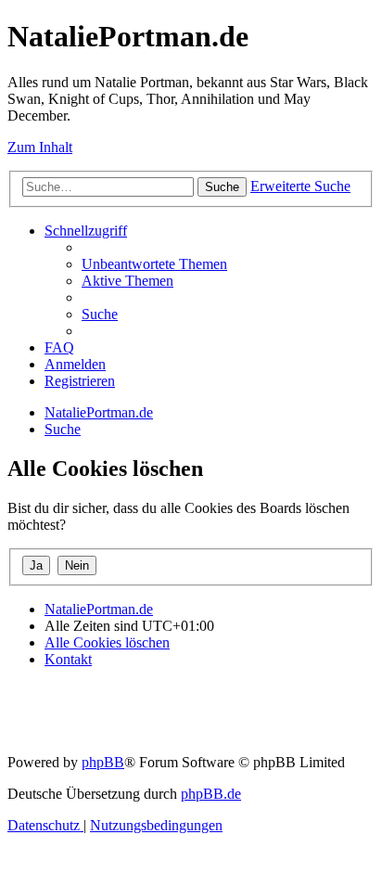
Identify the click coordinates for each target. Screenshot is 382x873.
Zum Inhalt (39, 147)
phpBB (103, 762)
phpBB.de (211, 794)
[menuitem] (154, 264)
